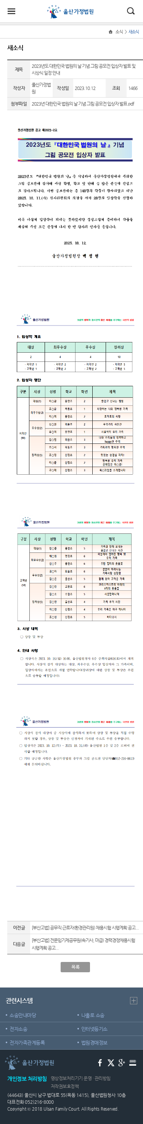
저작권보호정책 (65, 1086)
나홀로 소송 (92, 1015)
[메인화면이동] (111, 31)
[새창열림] (100, 1062)
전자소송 (18, 1029)
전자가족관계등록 (27, 1042)
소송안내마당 (23, 1015)
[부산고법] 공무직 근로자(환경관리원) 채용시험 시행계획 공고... (85, 927)
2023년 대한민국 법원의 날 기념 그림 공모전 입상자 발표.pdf (83, 103)
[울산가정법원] (71, 8)
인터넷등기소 (94, 1029)
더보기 (133, 1000)
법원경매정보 (94, 1042)
